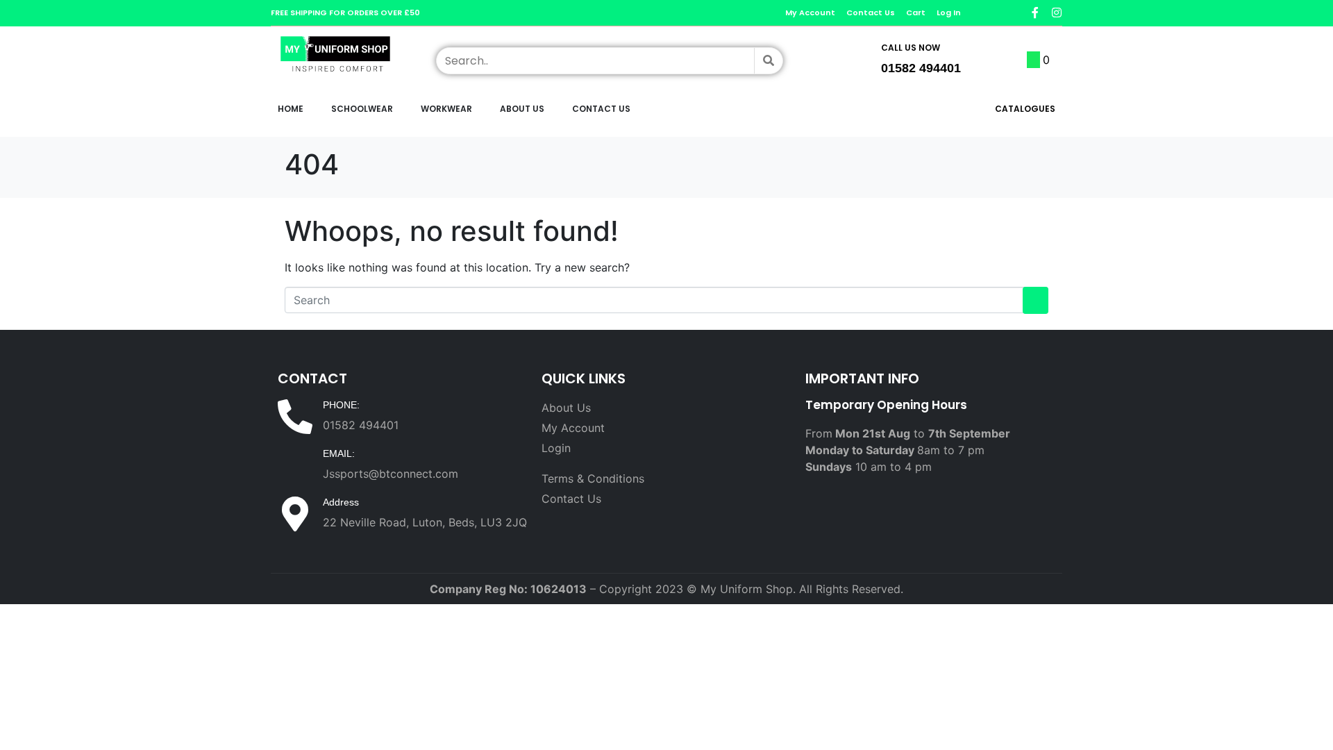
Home (290, 109)
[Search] (768, 61)
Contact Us (601, 109)
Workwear (446, 109)
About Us (522, 109)
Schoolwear (362, 109)
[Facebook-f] (1035, 12)
